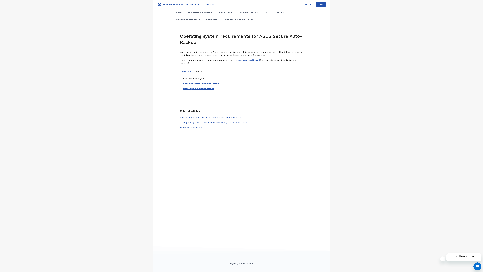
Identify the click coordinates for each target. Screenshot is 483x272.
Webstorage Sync (225, 12)
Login (320, 4)
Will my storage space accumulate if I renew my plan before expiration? (215, 122)
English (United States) (240, 263)
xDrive (179, 12)
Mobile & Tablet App (248, 12)
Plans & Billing (212, 19)
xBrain (267, 12)
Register (308, 4)
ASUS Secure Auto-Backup (200, 12)
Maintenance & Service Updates (239, 19)
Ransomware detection (191, 127)
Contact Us (209, 4)
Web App (280, 12)
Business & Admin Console (188, 19)
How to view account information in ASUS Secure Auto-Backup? (211, 117)
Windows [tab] (186, 71)
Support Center (193, 4)
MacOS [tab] (198, 71)
